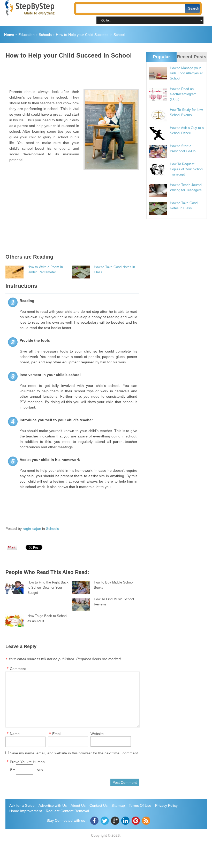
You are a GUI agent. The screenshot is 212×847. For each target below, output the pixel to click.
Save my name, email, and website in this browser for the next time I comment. (74, 753)
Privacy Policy (166, 805)
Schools (45, 35)
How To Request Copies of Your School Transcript (186, 169)
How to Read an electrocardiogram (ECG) (183, 94)
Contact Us (98, 805)
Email (56, 733)
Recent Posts (191, 56)
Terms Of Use (140, 805)
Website (97, 734)
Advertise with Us (53, 805)
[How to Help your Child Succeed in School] (111, 129)
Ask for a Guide (22, 805)
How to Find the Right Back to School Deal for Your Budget (48, 587)
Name (15, 733)
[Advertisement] (99, 72)
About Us (78, 805)
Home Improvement (25, 811)
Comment (18, 668)
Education (26, 35)
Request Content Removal (67, 811)
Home (9, 35)
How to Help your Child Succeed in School (90, 35)
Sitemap (118, 805)
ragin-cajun (32, 528)
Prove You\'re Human (27, 761)
